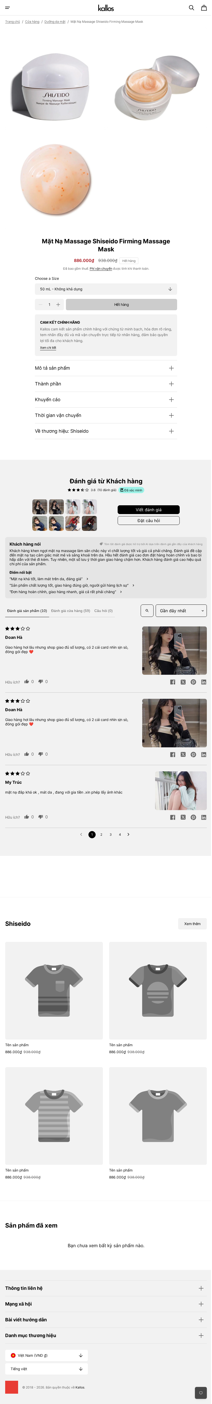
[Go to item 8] (134, 502)
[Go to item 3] (48, 502)
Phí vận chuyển (99, 265)
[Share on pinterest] (189, 752)
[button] (7, 7)
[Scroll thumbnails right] (197, 511)
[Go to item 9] (160, 511)
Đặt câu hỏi (104, 549)
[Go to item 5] (82, 502)
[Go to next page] (128, 971)
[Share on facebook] (169, 752)
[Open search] (12, 647)
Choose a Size (45, 275)
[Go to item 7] (117, 502)
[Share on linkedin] (200, 752)
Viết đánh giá (104, 536)
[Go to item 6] (100, 502)
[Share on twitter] (179, 752)
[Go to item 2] (31, 502)
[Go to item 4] (65, 502)
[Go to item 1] (14, 502)
